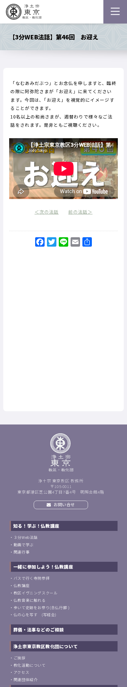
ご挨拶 (20, 658)
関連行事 (22, 552)
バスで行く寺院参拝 (32, 578)
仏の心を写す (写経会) (35, 614)
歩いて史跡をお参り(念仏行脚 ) (42, 607)
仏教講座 (22, 585)
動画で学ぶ (24, 544)
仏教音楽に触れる (30, 600)
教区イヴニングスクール (36, 593)
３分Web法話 (26, 537)
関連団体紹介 (26, 679)
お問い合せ (64, 504)
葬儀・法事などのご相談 (38, 629)
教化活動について (30, 665)
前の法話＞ (80, 212)
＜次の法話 (47, 212)
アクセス (21, 672)
